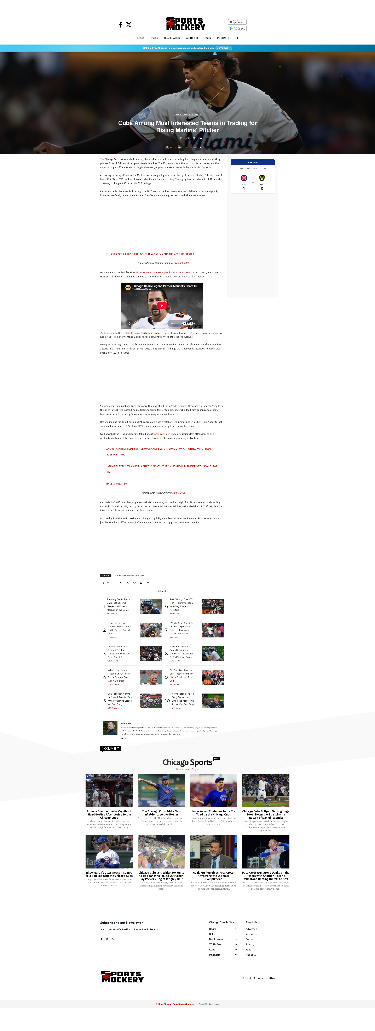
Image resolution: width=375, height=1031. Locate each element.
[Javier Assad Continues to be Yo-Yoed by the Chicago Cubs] (213, 790)
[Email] (194, 138)
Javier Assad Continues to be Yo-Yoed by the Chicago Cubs (213, 812)
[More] (201, 138)
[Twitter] (128, 25)
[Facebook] (120, 25)
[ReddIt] (187, 138)
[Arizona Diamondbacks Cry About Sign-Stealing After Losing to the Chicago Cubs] (109, 790)
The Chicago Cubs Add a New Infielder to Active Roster (161, 812)
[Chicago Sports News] (185, 23)
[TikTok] (106, 938)
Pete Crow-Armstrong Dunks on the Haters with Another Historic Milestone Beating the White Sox (265, 876)
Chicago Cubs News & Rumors (187, 114)
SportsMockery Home (209, 1004)
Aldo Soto (178, 148)
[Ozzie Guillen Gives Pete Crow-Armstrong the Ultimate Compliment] (213, 851)
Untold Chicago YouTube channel (141, 333)
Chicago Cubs (112, 159)
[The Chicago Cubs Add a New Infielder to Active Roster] (161, 790)
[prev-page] (182, 898)
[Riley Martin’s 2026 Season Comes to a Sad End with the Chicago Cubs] (109, 851)
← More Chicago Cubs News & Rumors (175, 1004)
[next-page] (191, 898)
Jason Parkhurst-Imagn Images (128, 575)
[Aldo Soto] (167, 147)
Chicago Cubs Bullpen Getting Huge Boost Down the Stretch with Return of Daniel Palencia (265, 814)
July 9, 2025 (183, 263)
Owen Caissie (160, 434)
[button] (236, 38)
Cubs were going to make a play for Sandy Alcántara (162, 272)
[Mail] (122, 738)
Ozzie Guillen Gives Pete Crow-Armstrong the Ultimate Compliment (213, 876)
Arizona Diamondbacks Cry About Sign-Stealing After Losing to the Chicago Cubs (109, 814)
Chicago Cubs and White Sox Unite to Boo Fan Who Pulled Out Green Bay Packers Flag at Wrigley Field (161, 876)
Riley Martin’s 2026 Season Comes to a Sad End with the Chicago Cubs (109, 874)
